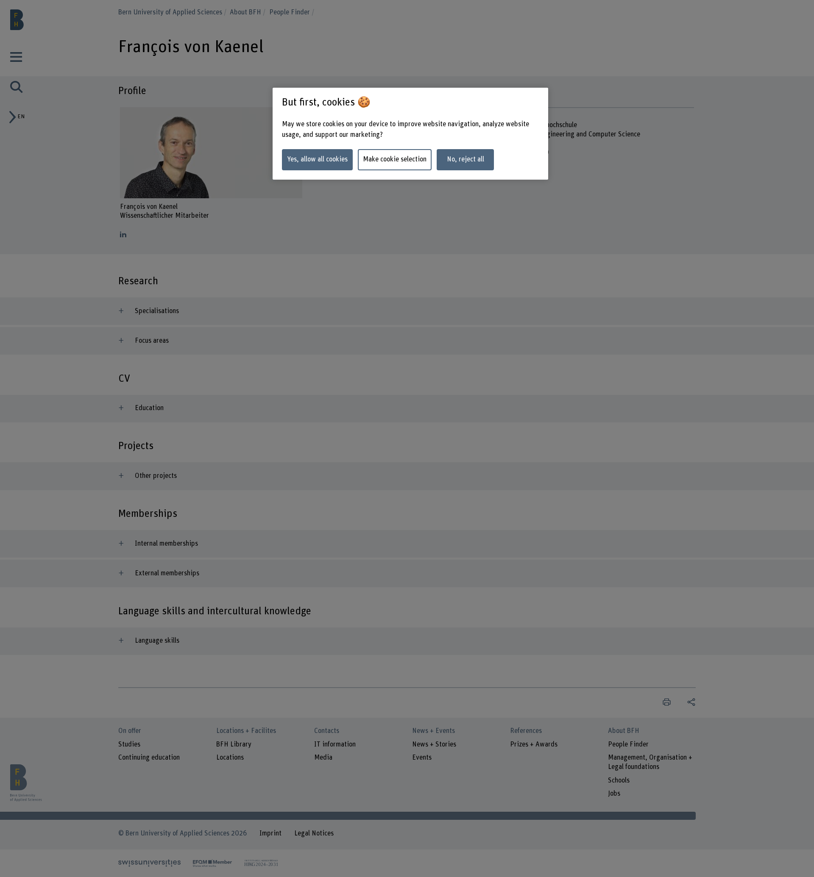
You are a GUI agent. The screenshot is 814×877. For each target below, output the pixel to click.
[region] (410, 134)
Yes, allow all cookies (317, 159)
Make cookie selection (395, 159)
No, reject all (465, 159)
